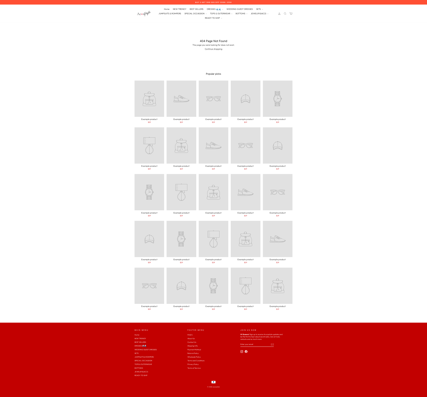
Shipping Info (192, 346)
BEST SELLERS (196, 9)
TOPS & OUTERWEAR (220, 13)
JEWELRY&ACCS (259, 13)
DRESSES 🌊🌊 (214, 9)
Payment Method (194, 350)
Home (167, 9)
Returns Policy (193, 353)
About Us (191, 338)
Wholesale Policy (194, 357)
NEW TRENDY (179, 9)
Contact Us (191, 342)
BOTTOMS (241, 13)
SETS (258, 9)
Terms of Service (194, 368)
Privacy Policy (193, 364)
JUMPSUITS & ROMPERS (170, 13)
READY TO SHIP (212, 18)
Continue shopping (213, 49)
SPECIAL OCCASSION (194, 13)
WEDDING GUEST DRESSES (240, 9)
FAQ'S (189, 335)
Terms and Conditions (195, 361)
